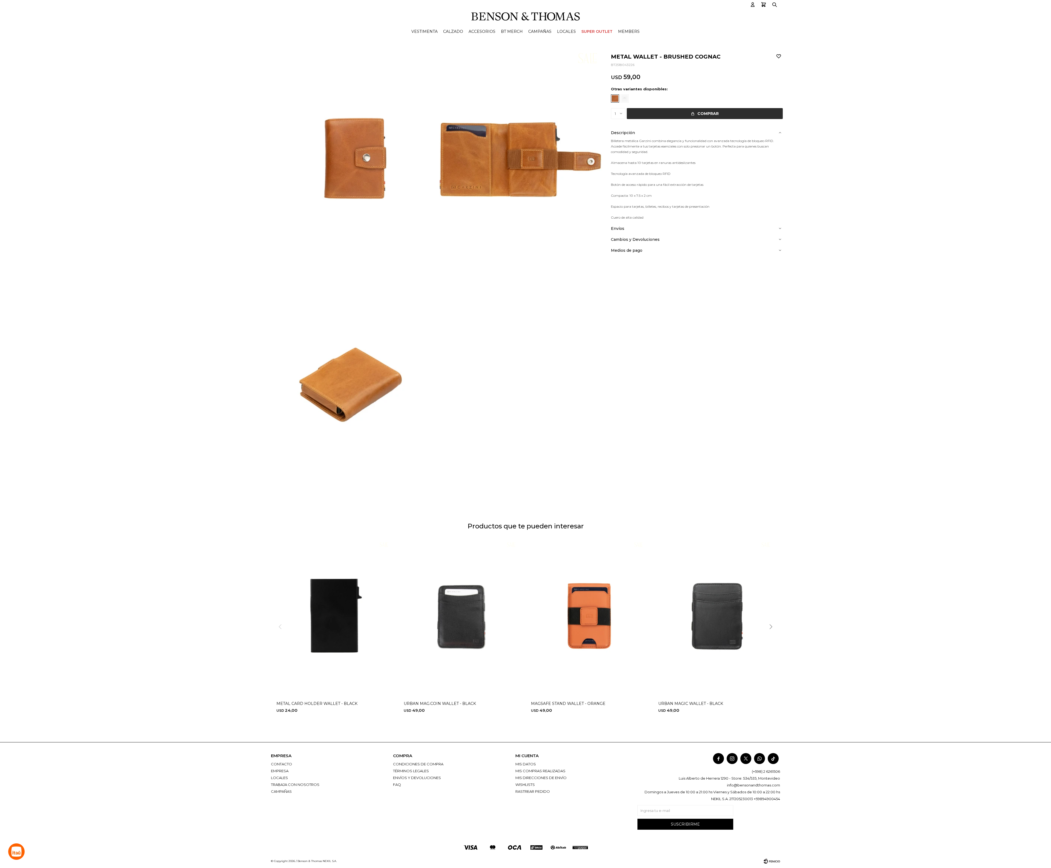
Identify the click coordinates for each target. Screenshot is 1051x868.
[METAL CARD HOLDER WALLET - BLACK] (334, 617)
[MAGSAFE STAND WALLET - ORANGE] (589, 617)
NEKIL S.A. (330, 861)
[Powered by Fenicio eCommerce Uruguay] (772, 861)
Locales (566, 31)
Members (629, 31)
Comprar (708, 113)
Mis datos (525, 764)
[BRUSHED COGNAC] (615, 98)
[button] (752, 5)
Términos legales (411, 771)
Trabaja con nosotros (295, 784)
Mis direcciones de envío (541, 778)
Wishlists (525, 784)
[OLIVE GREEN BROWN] (624, 98)
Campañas (540, 31)
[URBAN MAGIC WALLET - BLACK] (716, 617)
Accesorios (482, 31)
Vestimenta (424, 31)
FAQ (397, 784)
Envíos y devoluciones (417, 778)
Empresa (279, 771)
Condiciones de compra (418, 764)
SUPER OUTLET (597, 31)
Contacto (281, 764)
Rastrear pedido (532, 791)
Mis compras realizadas (540, 771)
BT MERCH (512, 31)
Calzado (453, 31)
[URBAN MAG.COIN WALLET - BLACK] (462, 617)
